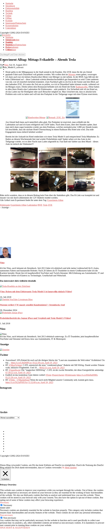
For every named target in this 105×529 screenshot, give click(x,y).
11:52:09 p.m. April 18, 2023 (40, 382)
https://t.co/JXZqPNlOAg (16, 382)
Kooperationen (11, 25)
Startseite (9, 3)
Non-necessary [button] (6, 515)
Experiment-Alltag (55, 200)
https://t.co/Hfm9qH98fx (87, 375)
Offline (8, 18)
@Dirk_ (12, 380)
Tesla (45, 205)
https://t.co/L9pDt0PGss (21, 362)
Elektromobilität (12, 8)
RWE (40, 205)
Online (8, 16)
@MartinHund (23, 380)
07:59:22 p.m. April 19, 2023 (18, 372)
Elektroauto (5, 205)
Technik (8, 13)
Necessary (7, 505)
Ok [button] (63, 467)
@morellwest (14, 370)
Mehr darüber (71, 467)
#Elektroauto (70, 375)
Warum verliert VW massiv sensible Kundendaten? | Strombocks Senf (32, 305)
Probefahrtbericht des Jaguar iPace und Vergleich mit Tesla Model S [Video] (35, 318)
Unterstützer (10, 28)
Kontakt (8, 20)
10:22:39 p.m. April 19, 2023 (44, 362)
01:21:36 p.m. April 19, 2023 (18, 377)
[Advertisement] (52, 228)
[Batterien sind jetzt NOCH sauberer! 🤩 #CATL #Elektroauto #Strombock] (13, 400)
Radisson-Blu (82, 87)
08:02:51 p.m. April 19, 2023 (52, 367)
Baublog (9, 11)
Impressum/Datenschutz (15, 23)
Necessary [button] (4, 502)
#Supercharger (58, 375)
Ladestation (32, 205)
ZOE (50, 205)
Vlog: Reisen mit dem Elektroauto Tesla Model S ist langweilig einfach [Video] (36, 291)
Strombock (10, 6)
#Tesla (48, 375)
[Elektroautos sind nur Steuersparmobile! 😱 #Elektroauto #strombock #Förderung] (30, 400)
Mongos (71, 74)
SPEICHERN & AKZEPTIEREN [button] (15, 528)
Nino (2, 262)
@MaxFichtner (15, 365)
